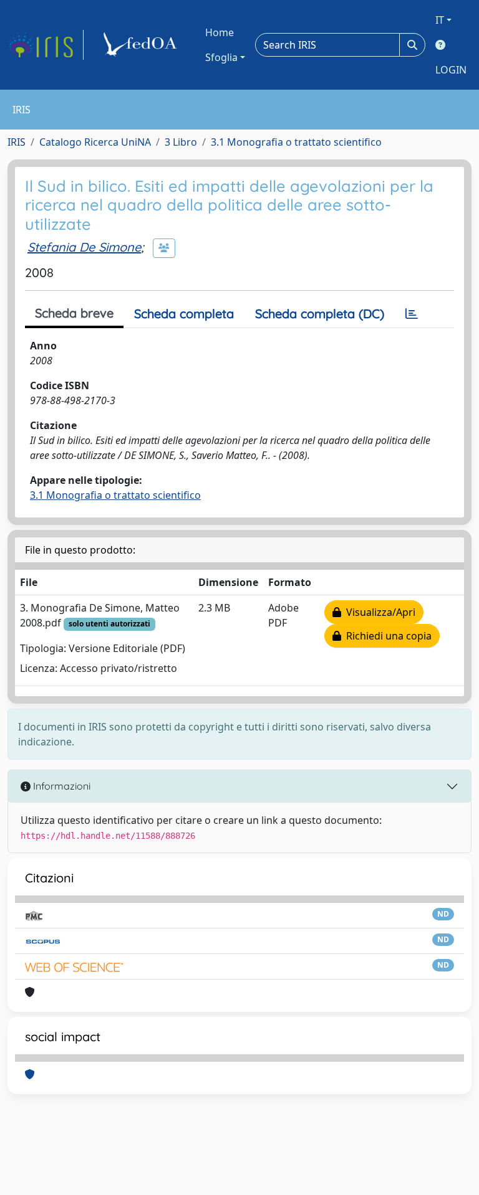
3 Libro (181, 142)
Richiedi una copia (386, 636)
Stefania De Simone (84, 247)
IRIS (16, 142)
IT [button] (439, 20)
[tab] (411, 314)
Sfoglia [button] (221, 57)
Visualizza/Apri (378, 612)
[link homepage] (45, 45)
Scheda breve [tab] (74, 313)
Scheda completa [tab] (184, 313)
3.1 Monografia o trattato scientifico (296, 142)
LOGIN (451, 70)
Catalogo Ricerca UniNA (95, 142)
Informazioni (60, 786)
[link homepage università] (142, 45)
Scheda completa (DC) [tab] (319, 313)
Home (219, 32)
